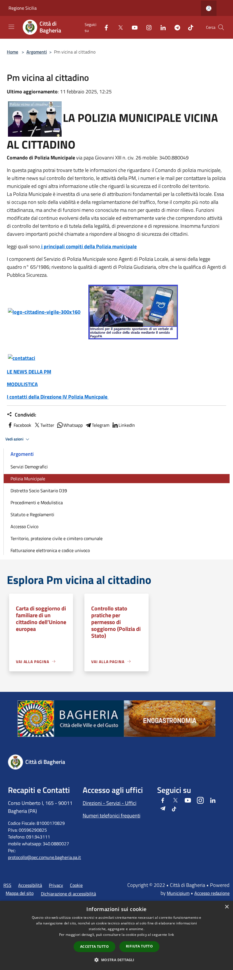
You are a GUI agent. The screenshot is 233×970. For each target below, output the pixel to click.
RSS (7, 885)
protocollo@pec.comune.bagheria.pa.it (44, 857)
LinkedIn (126, 425)
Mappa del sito (20, 893)
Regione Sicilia (23, 8)
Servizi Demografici (29, 466)
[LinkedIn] (161, 27)
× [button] (226, 907)
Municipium (178, 893)
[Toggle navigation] (11, 26)
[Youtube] (132, 27)
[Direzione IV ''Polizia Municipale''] (21, 357)
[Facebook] (104, 27)
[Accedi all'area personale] (209, 8)
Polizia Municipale (28, 478)
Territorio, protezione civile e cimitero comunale (57, 538)
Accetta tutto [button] (94, 946)
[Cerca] (221, 27)
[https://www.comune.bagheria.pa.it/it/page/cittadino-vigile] (44, 311)
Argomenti (36, 51)
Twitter (47, 425)
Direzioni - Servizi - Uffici (109, 803)
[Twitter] (118, 27)
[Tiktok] (188, 27)
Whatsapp (73, 425)
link (171, 934)
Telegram (100, 425)
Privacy (56, 885)
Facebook (22, 425)
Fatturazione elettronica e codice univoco (50, 550)
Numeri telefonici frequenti (111, 815)
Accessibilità (30, 885)
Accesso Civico (24, 526)
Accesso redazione (212, 893)
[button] (116, 959)
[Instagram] (146, 27)
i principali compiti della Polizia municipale (88, 246)
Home (12, 51)
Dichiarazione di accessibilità (68, 893)
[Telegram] (175, 27)
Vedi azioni (14, 439)
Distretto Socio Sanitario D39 (39, 490)
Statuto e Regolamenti (32, 514)
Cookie (76, 885)
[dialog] (116, 935)
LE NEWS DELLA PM (29, 372)
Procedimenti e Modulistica (37, 502)
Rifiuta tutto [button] (139, 946)
